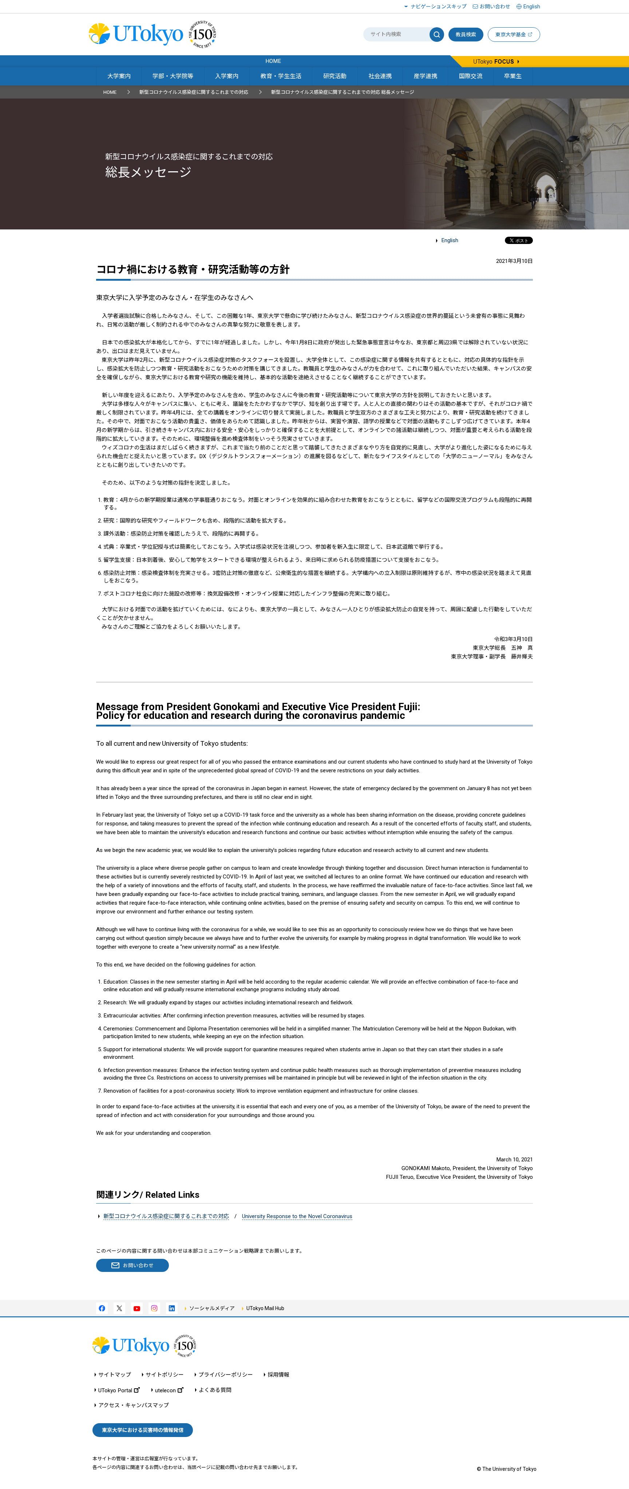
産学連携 (425, 76)
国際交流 (470, 76)
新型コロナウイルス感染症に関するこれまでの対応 (193, 92)
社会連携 (380, 76)
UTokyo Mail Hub (265, 1308)
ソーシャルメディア (212, 1308)
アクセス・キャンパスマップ (133, 1405)
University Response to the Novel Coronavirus (297, 1216)
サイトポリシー (165, 1375)
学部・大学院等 (173, 76)
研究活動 (335, 76)
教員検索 (466, 34)
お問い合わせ (495, 6)
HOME (109, 92)
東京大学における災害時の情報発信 (142, 1430)
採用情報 (278, 1375)
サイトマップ (114, 1375)
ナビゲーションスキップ (439, 6)
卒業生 (513, 76)
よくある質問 (215, 1390)
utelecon (165, 1390)
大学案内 (119, 76)
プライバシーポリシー (225, 1375)
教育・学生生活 (281, 76)
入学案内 (226, 76)
